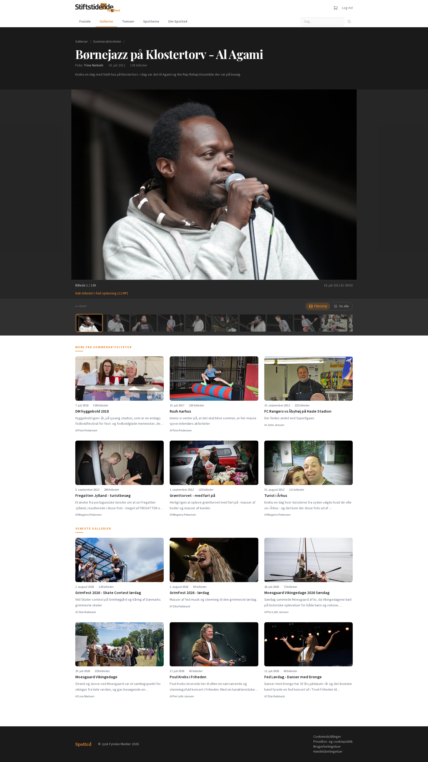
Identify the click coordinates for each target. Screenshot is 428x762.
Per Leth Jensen (278, 612)
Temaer (128, 21)
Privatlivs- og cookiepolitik (333, 741)
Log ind (347, 7)
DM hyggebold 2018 (92, 411)
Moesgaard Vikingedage (96, 677)
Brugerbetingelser (327, 746)
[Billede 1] (89, 323)
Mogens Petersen (90, 515)
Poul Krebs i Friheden (188, 677)
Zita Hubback (87, 612)
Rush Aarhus (180, 411)
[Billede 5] (198, 323)
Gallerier (106, 21)
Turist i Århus (275, 495)
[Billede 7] (253, 323)
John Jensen (275, 425)
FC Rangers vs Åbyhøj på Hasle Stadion (297, 411)
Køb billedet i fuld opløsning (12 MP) (101, 293)
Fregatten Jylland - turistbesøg (103, 495)
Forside (85, 21)
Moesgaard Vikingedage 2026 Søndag (296, 592)
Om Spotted (177, 21)
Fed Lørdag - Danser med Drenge (293, 677)
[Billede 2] (116, 323)
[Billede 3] (144, 323)
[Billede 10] (334, 323)
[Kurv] (335, 7)
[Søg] (349, 21)
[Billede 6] (225, 323)
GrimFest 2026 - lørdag (189, 592)
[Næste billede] (347, 185)
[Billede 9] (307, 323)
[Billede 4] (171, 323)
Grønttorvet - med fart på (192, 495)
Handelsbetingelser (328, 751)
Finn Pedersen (87, 430)
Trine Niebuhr (94, 65)
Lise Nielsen (86, 696)
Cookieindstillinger (327, 736)
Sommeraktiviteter (107, 41)
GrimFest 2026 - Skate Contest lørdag (108, 592)
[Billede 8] (280, 323)
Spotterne (151, 21)
